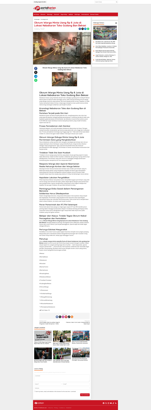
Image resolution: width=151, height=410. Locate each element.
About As (50, 407)
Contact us (62, 407)
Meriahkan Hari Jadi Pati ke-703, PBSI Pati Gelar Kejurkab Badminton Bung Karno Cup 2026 (105, 42)
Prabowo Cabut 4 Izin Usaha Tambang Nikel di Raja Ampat (78, 322)
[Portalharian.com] (44, 8)
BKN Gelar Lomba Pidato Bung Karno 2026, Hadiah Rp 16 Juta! (61, 344)
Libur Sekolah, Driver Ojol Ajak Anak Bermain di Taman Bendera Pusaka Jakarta (61, 361)
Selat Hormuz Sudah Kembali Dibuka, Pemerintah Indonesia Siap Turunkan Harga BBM (80, 342)
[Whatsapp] (88, 29)
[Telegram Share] (85, 29)
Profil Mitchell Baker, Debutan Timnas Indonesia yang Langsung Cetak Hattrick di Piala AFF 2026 (105, 60)
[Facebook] (57, 317)
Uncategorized (37, 29)
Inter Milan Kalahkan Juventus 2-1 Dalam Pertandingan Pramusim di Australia (106, 47)
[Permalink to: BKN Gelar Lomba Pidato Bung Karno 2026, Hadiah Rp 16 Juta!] (62, 336)
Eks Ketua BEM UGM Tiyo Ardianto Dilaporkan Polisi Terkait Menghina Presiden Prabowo (43, 361)
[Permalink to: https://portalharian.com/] (116, 23)
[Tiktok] (69, 317)
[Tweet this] (82, 29)
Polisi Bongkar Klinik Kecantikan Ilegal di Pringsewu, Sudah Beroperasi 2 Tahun (49, 322)
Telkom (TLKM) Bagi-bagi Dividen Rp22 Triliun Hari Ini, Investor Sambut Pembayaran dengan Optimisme (42, 342)
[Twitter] (60, 317)
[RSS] (72, 317)
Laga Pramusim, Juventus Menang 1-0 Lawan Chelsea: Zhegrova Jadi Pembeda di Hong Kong (105, 55)
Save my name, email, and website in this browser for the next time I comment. (56, 391)
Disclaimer (68, 407)
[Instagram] (63, 317)
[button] (116, 2)
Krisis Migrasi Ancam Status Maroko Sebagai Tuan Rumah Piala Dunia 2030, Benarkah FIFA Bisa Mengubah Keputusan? (106, 51)
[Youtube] (66, 317)
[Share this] (80, 29)
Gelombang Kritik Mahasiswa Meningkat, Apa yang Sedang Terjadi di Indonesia (79, 359)
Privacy (56, 407)
